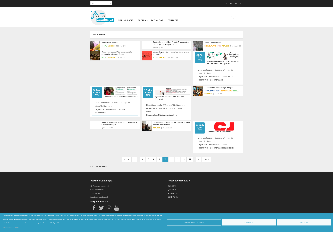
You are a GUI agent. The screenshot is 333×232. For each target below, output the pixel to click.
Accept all (304, 222)
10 (166, 160)
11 (172, 159)
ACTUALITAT (157, 20)
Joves (219, 46)
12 (178, 159)
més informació (216, 80)
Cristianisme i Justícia (167, 115)
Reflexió (111, 46)
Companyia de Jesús (212, 91)
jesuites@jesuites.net (99, 197)
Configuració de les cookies (194, 222)
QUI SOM (128, 20)
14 (191, 159)
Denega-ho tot (249, 222)
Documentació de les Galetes (11, 227)
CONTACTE (173, 20)
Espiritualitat (210, 46)
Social (104, 46)
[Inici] (102, 17)
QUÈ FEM (142, 20)
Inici (119, 20)
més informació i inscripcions (222, 148)
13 (185, 159)
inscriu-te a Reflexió (98, 166)
